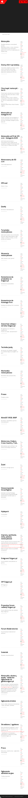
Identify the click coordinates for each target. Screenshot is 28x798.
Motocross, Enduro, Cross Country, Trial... (9, 442)
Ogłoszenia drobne (8, 701)
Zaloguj (20, 2)
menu (26, 1)
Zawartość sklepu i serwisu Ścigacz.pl (8, 325)
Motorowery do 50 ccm (8, 161)
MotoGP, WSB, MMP (9, 418)
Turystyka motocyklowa (6, 231)
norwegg (22, 569)
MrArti (21, 147)
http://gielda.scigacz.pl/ (6, 687)
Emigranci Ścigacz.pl (9, 558)
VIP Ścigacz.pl (6, 582)
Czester (22, 593)
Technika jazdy (7, 347)
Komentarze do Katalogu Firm (7, 301)
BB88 (21, 123)
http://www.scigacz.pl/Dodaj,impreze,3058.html (12, 544)
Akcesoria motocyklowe (6, 254)
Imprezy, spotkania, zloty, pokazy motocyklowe (9, 537)
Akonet (21, 796)
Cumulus (22, 264)
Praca (3, 748)
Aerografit (22, 311)
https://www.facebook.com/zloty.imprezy (10, 547)
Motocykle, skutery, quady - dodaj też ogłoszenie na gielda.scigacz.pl (9, 678)
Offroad (4, 183)
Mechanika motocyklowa (6, 372)
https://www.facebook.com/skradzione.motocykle (12, 731)
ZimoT (21, 405)
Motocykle (5, 41)
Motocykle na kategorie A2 (6, 114)
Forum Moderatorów (9, 629)
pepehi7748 (22, 475)
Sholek (21, 382)
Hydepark (5, 511)
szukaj (23, 1)
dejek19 (21, 499)
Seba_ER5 (22, 712)
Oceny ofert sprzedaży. (10, 65)
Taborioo (22, 217)
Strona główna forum (6, 34)
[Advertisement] (14, 14)
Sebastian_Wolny (23, 735)
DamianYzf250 (23, 52)
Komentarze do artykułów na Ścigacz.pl (7, 279)
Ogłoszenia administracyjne (7, 772)
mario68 (22, 335)
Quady (3, 207)
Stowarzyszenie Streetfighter (7, 489)
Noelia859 (22, 759)
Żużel (3, 465)
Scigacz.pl (2, 2)
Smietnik (4, 652)
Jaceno (21, 76)
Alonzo (21, 616)
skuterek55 (22, 170)
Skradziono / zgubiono (10, 724)
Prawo (3, 394)
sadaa (21, 663)
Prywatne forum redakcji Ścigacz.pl (8, 606)
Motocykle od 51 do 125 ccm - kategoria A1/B (10, 137)
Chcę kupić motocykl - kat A (10, 89)
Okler (21, 241)
